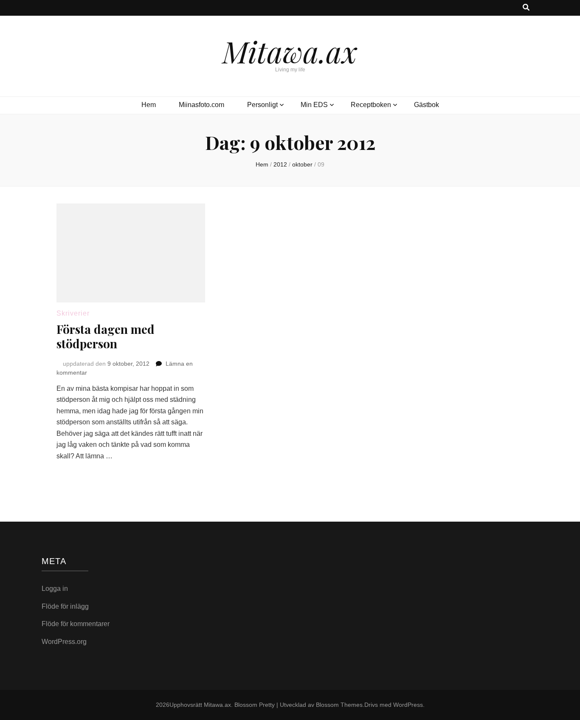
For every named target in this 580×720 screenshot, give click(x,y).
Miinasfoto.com (201, 104)
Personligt (262, 104)
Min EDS (314, 104)
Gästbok (426, 104)
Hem (148, 104)
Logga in (55, 588)
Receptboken (371, 104)
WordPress (408, 704)
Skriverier (73, 313)
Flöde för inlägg (65, 606)
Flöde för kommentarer (76, 623)
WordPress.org (64, 641)
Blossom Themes (339, 704)
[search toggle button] (526, 8)
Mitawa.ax (290, 51)
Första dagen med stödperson (105, 336)
